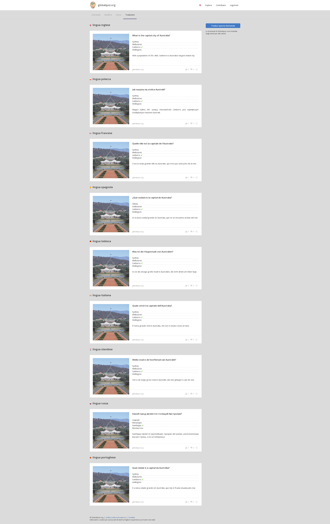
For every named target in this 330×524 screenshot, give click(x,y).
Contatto (131, 517)
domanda (96, 14)
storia (118, 14)
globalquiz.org (107, 5)
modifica (108, 14)
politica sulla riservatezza (116, 517)
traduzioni (130, 14)
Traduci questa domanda (223, 25)
